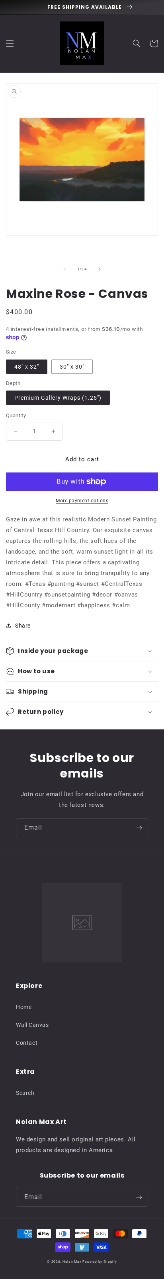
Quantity (16, 415)
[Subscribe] (139, 827)
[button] (10, 43)
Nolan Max (71, 1261)
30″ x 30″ (72, 366)
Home (23, 1007)
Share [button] (23, 625)
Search (25, 1093)
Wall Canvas (32, 1025)
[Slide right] (99, 269)
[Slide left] (64, 269)
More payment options (82, 500)
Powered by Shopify (99, 1261)
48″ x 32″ (26, 366)
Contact (26, 1043)
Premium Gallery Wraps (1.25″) (58, 398)
